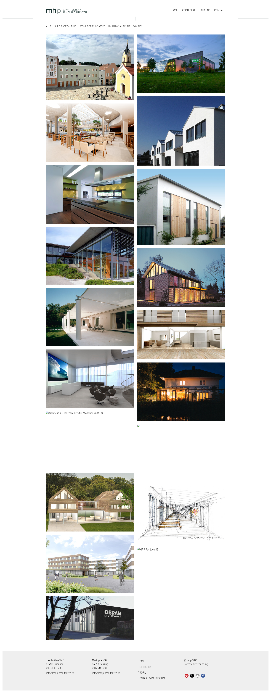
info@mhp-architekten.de (60, 673)
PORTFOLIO (144, 667)
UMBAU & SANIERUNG (119, 26)
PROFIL (142, 672)
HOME (141, 661)
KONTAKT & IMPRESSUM (151, 678)
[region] (230, 675)
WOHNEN (138, 26)
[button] (187, 676)
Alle (48, 26)
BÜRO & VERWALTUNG (65, 26)
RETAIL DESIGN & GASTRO (92, 26)
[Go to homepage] (66, 10)
